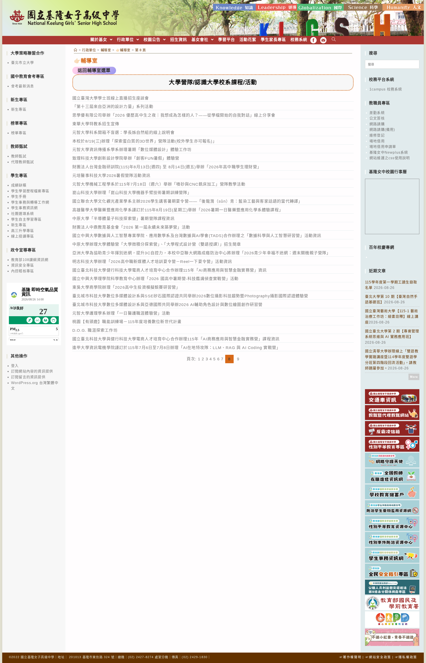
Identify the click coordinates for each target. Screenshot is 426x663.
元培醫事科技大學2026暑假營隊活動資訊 (111, 175)
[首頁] (75, 50)
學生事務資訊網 (24, 208)
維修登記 (377, 135)
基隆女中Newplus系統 (388, 152)
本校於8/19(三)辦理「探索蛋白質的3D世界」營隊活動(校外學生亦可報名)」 (144, 141)
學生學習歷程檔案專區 (30, 191)
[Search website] (333, 40)
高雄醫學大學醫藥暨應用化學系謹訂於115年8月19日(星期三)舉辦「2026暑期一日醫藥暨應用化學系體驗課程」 (177, 210)
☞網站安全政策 (378, 657)
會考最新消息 (22, 86)
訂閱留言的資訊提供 (28, 377)
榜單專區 (18, 133)
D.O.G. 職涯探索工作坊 (95, 330)
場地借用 (377, 141)
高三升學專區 (22, 231)
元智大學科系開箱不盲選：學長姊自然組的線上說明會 (123, 132)
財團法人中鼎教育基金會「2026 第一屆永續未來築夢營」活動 (131, 227)
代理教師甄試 (22, 162)
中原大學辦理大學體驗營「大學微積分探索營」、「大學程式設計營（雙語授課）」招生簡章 (156, 244)
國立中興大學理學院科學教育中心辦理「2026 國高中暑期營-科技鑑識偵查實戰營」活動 (155, 279)
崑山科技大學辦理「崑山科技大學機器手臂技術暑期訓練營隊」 (132, 192)
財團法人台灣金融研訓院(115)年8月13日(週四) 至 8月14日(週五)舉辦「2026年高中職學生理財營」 (166, 167)
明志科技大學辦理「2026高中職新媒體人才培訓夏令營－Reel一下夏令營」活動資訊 (152, 261)
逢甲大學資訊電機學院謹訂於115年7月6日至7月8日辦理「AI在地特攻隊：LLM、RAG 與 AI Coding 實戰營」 (176, 347)
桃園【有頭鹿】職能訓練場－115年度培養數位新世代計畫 (126, 322)
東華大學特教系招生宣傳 (95, 124)
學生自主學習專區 (26, 219)
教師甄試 (18, 156)
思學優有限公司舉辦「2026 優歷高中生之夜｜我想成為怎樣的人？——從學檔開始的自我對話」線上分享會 (173, 115)
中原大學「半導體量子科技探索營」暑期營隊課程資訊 (123, 218)
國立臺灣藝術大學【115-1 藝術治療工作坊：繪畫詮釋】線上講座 (391, 316)
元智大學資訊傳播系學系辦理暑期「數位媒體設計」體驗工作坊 (132, 149)
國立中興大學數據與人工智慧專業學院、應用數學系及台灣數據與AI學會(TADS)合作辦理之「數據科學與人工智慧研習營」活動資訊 (196, 235)
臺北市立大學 (22, 63)
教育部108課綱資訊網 (29, 260)
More (414, 377)
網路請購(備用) (382, 129)
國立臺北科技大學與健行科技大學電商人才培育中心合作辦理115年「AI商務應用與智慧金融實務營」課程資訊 (176, 339)
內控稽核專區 (22, 271)
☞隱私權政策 (406, 657)
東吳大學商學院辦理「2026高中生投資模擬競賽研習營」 (126, 287)
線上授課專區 (22, 236)
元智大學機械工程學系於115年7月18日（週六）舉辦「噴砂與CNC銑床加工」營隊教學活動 (158, 184)
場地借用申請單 (382, 147)
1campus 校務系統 (385, 89)
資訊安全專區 (22, 265)
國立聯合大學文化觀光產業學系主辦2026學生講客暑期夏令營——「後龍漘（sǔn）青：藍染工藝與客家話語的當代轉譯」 (187, 201)
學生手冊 (18, 196)
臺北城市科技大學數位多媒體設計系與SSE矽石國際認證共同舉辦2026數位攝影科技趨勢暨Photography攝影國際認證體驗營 (190, 296)
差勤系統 (377, 113)
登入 (15, 366)
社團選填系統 (22, 214)
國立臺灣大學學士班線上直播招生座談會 (110, 98)
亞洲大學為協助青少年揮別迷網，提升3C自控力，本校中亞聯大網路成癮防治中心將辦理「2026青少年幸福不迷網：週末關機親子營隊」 (201, 253)
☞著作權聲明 (350, 657)
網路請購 (377, 124)
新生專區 (18, 109)
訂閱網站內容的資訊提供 (32, 371)
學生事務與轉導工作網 (30, 202)
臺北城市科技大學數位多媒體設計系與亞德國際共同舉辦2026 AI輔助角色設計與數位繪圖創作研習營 (167, 304)
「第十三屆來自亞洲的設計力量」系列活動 (112, 106)
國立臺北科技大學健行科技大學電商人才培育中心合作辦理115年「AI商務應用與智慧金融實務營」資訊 (169, 270)
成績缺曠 (18, 185)
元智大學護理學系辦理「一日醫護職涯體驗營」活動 (121, 313)
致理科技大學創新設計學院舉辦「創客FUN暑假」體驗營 (125, 158)
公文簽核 (377, 118)
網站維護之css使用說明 (389, 158)
